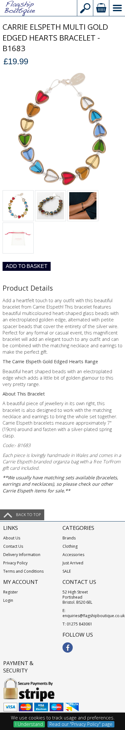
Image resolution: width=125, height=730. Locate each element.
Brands (69, 538)
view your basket (101, 8)
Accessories (73, 554)
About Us (11, 538)
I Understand (29, 724)
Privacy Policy (15, 563)
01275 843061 (79, 624)
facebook (68, 647)
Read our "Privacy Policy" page (81, 724)
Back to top (28, 514)
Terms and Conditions (23, 571)
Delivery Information (21, 554)
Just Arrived (73, 563)
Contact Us (13, 546)
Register (10, 592)
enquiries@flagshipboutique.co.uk (94, 615)
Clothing (70, 546)
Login (8, 600)
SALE (67, 571)
